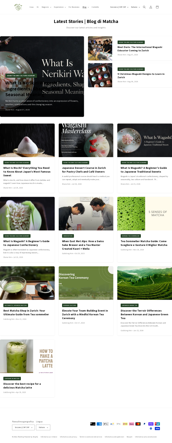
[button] (46, 7)
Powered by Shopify (31, 437)
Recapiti (129, 437)
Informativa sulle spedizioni (114, 437)
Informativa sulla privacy (68, 437)
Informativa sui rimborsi (49, 437)
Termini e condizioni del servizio (91, 437)
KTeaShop (21, 437)
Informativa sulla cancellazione (146, 437)
